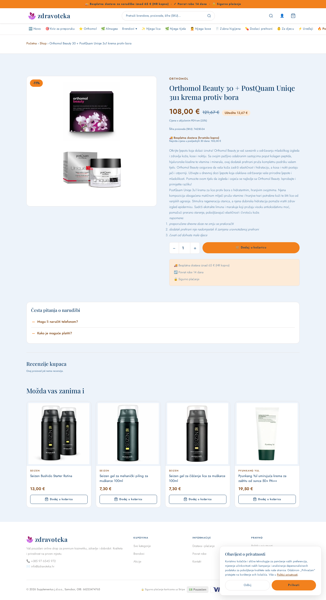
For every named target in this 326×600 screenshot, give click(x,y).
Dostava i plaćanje (203, 546)
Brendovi (139, 554)
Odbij (247, 585)
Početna (31, 43)
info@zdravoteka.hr (42, 566)
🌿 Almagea (109, 28)
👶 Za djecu (285, 28)
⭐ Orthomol (88, 28)
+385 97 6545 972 (43, 561)
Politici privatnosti (287, 575)
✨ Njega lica (151, 28)
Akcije (137, 561)
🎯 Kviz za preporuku (60, 28)
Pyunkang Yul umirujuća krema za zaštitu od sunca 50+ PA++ (262, 478)
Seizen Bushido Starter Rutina (51, 476)
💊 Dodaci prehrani (259, 28)
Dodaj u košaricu (61, 499)
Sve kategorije (142, 546)
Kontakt (196, 561)
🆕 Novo (35, 28)
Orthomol (179, 79)
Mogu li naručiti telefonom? (57, 321)
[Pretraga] (271, 15)
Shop (43, 43)
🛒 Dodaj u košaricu (251, 247)
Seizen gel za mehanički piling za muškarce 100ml (124, 478)
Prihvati (293, 585)
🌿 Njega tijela (175, 28)
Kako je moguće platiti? (54, 333)
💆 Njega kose (200, 28)
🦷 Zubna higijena (228, 28)
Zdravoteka (54, 16)
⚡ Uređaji (305, 28)
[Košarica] (293, 15)
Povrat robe (199, 554)
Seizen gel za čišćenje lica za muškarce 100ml (197, 478)
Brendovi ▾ (129, 28)
